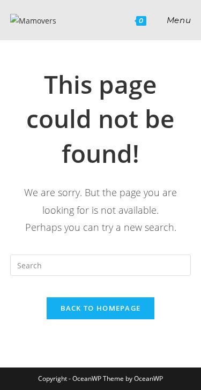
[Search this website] (100, 264)
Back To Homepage (101, 308)
